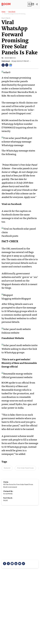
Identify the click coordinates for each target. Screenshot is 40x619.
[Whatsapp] (12, 563)
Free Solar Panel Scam (25, 468)
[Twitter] (8, 563)
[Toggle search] (29, 4)
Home (3, 11)
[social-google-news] (10, 65)
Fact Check (11, 11)
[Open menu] (36, 4)
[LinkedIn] (16, 563)
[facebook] (4, 563)
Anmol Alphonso (10, 58)
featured (7, 468)
